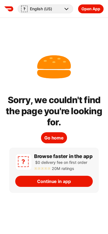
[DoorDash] (8, 8)
